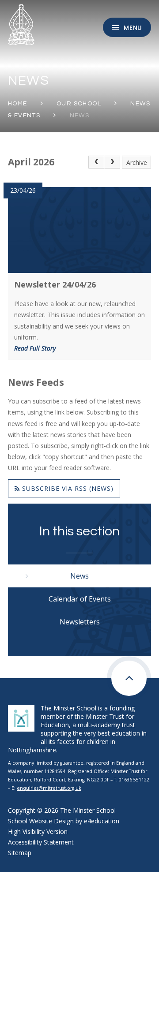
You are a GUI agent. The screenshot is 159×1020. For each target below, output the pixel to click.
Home (17, 104)
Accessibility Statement (41, 842)
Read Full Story (35, 348)
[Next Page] (112, 162)
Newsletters (80, 622)
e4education (101, 821)
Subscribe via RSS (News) (67, 488)
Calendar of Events (80, 599)
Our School (79, 104)
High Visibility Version (38, 831)
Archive (136, 162)
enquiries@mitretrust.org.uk (49, 788)
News (80, 115)
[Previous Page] (96, 162)
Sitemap (19, 852)
